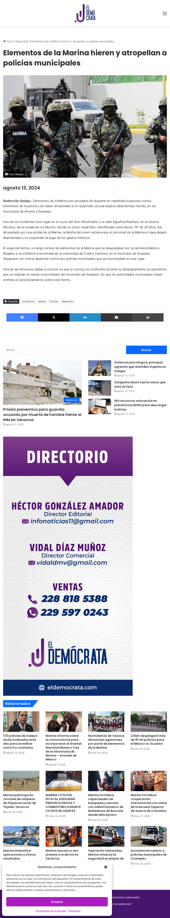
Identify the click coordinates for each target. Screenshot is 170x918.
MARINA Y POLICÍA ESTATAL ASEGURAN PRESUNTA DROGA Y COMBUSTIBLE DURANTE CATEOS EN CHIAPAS (63, 803)
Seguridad (21, 41)
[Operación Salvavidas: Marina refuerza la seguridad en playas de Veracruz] (106, 836)
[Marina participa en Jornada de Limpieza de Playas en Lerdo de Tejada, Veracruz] (21, 781)
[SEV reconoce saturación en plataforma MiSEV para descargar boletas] (99, 406)
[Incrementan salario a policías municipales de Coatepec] (149, 836)
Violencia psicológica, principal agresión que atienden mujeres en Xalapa (140, 366)
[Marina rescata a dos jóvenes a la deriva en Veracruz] (64, 836)
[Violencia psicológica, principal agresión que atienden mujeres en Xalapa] (99, 368)
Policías (54, 301)
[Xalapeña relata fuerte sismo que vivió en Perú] (99, 388)
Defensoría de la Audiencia (112, 904)
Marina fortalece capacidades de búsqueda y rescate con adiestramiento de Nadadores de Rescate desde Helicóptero (105, 805)
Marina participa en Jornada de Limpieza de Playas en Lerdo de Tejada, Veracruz (19, 801)
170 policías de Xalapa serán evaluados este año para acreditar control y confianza (20, 742)
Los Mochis (28, 301)
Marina (42, 301)
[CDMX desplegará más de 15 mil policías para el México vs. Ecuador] (149, 721)
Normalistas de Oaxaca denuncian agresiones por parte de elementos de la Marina (106, 742)
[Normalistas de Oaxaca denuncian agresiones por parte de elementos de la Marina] (106, 721)
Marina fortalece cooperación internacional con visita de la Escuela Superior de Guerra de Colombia (149, 803)
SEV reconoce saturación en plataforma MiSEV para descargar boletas (140, 405)
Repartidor (67, 301)
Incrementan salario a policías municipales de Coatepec (149, 855)
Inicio (9, 41)
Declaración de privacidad (51, 910)
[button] (106, 867)
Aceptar (57, 902)
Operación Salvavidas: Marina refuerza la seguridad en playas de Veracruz (106, 857)
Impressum (74, 910)
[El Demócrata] (85, 13)
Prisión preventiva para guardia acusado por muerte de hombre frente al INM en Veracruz (42, 414)
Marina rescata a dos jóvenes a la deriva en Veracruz (62, 855)
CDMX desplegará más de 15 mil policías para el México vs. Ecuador (148, 740)
